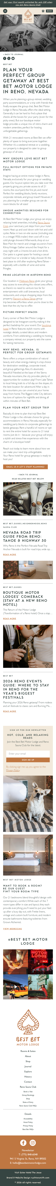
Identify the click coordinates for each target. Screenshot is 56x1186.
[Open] (15, 961)
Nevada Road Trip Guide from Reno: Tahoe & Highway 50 (25, 537)
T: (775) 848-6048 (28, 1155)
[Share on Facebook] (4, 58)
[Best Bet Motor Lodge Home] (28, 15)
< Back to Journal (13, 54)
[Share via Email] (13, 58)
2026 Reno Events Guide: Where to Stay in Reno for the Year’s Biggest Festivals (26, 689)
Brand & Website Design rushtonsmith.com (28, 1178)
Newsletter (28, 1150)
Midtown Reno (27, 281)
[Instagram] (33, 1143)
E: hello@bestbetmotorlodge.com (28, 1163)
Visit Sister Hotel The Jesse (28, 1172)
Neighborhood (31, 524)
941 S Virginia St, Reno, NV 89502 (28, 1159)
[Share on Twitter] (8, 58)
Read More (9, 555)
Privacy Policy (13, 770)
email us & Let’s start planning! (25, 467)
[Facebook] (23, 1143)
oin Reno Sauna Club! (30, 5)
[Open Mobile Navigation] (5, 11)
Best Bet (8, 524)
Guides (18, 524)
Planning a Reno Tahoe (24, 299)
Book (49, 11)
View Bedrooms (12, 929)
